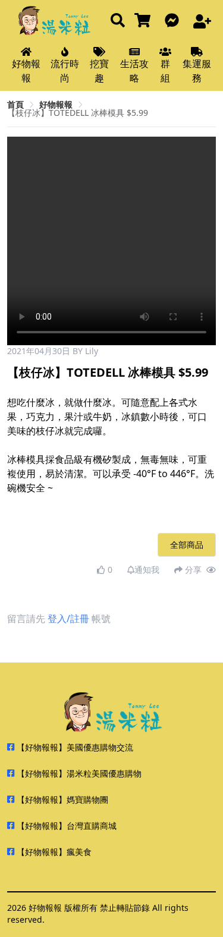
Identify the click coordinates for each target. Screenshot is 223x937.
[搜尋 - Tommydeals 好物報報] (118, 21)
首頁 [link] (15, 104)
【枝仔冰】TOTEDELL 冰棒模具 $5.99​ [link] (77, 112)
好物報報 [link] (56, 104)
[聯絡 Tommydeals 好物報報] (174, 21)
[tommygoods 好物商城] (144, 21)
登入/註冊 (68, 618)
